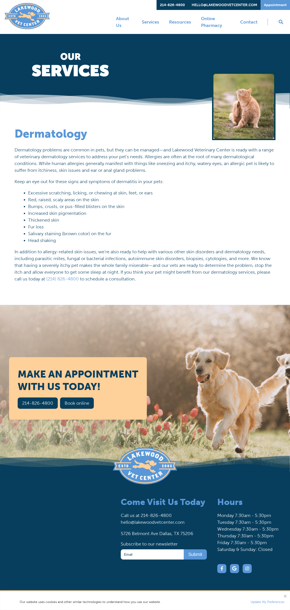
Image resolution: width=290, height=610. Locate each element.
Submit (195, 554)
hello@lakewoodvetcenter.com (224, 5)
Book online (77, 403)
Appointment (275, 5)
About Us (122, 22)
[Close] (285, 595)
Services (150, 22)
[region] (145, 600)
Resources (180, 22)
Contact (249, 22)
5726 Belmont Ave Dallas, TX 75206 (157, 533)
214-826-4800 (172, 5)
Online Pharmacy (211, 22)
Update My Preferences (267, 602)
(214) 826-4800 (62, 279)
